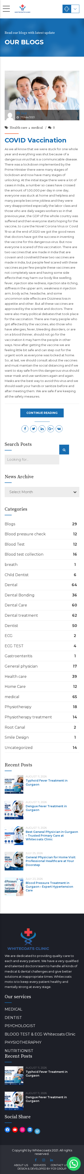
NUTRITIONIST (19, 1051)
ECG (9, 636)
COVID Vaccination (35, 140)
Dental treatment (21, 615)
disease (71, 159)
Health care (18, 128)
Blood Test (15, 544)
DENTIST (13, 1017)
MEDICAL (13, 1009)
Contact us (59, 1165)
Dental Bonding (20, 595)
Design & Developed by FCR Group (42, 1168)
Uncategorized (19, 747)
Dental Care (16, 605)
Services (39, 1165)
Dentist (11, 625)
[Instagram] (22, 1129)
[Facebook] (7, 1129)
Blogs (10, 524)
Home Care (15, 686)
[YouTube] (15, 1129)
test (24, 113)
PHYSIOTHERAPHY (23, 1042)
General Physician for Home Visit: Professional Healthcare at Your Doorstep (51, 860)
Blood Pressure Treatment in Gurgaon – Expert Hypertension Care (49, 886)
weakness (51, 288)
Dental (11, 585)
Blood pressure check (25, 534)
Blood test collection (24, 554)
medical (37, 128)
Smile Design (17, 737)
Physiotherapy (18, 707)
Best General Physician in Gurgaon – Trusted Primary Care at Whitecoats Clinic (52, 835)
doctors (56, 309)
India (54, 252)
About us (21, 1165)
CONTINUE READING (42, 413)
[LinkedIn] (30, 1129)
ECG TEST (14, 646)
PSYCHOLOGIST (20, 1026)
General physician (21, 666)
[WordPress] (37, 1131)
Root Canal (15, 727)
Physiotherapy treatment (28, 717)
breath (11, 564)
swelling (65, 278)
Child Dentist (17, 575)
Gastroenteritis (18, 656)
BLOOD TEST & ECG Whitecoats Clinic (40, 1034)
